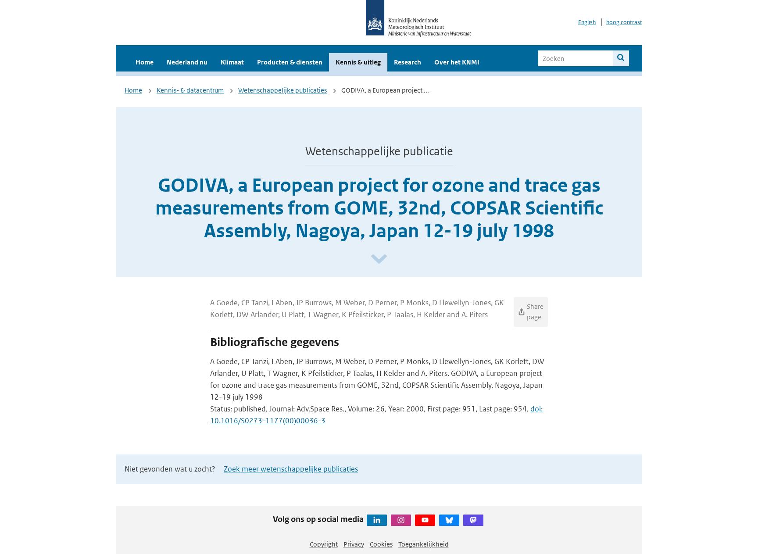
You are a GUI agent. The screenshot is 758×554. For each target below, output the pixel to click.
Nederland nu (187, 62)
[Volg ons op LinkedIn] (377, 520)
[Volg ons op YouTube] (425, 520)
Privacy (353, 544)
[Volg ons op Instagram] (401, 520)
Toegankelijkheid (423, 544)
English (587, 22)
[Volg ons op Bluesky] (449, 520)
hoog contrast (624, 22)
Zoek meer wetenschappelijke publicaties (291, 469)
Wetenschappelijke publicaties (282, 90)
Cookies (381, 544)
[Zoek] (621, 58)
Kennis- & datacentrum (190, 90)
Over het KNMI (456, 62)
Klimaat (232, 62)
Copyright (324, 544)
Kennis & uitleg (358, 62)
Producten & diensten (289, 62)
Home (145, 62)
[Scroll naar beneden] (379, 259)
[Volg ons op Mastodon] (473, 520)
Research (407, 62)
